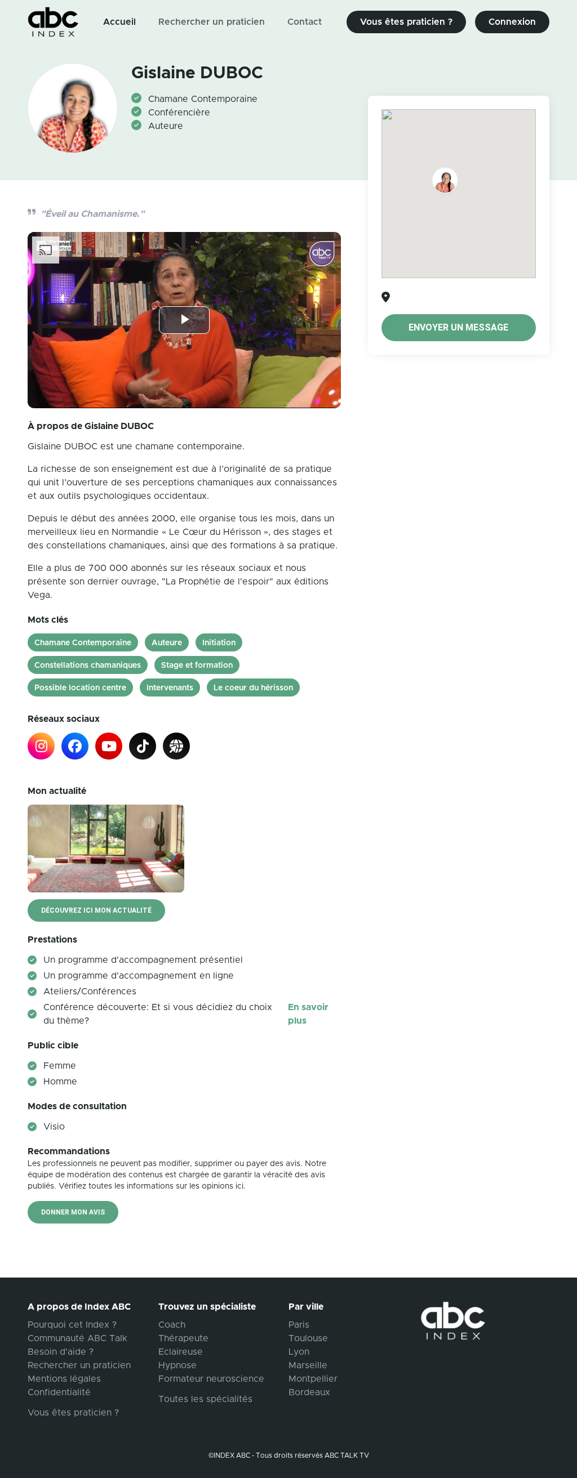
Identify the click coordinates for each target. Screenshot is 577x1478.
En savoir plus (308, 1014)
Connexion (512, 21)
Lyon (298, 1351)
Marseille (307, 1365)
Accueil (119, 21)
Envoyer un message (458, 327)
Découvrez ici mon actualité (96, 910)
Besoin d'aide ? (61, 1351)
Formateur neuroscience (211, 1378)
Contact (304, 21)
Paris (298, 1324)
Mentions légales (64, 1378)
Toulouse (308, 1338)
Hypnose (177, 1365)
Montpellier (313, 1378)
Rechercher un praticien (211, 21)
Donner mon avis (73, 1212)
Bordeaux (309, 1392)
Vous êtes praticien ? (406, 21)
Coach (171, 1324)
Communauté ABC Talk (77, 1338)
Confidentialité (59, 1392)
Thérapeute (183, 1338)
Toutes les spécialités (205, 1399)
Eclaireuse (180, 1351)
